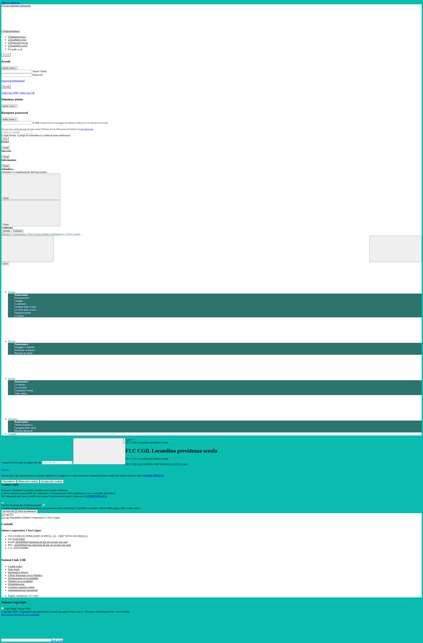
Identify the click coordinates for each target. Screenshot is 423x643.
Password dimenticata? (13, 80)
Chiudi (6, 148)
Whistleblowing (16, 584)
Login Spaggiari (86, 129)
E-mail (36, 122)
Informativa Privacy (18, 572)
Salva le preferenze (27, 511)
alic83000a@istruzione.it (41, 542)
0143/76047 (19, 539)
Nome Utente (40, 71)
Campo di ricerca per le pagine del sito (21, 462)
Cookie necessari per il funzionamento (21, 505)
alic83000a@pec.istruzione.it (42, 545)
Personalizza (9, 481)
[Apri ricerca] (395, 249)
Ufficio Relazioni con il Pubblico (25, 575)
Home (128, 439)
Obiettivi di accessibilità (20, 581)
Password (38, 74)
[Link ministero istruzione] (16, 5)
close (5, 263)
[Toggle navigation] (27, 249)
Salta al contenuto (10, 2)
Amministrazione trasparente (23, 590)
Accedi (6, 55)
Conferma (17, 231)
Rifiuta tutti (28, 481)
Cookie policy (15, 566)
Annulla (6, 231)
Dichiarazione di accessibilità (23, 578)
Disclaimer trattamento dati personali (20, 614)
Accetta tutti (51, 481)
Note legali (13, 569)
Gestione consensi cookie (21, 587)
